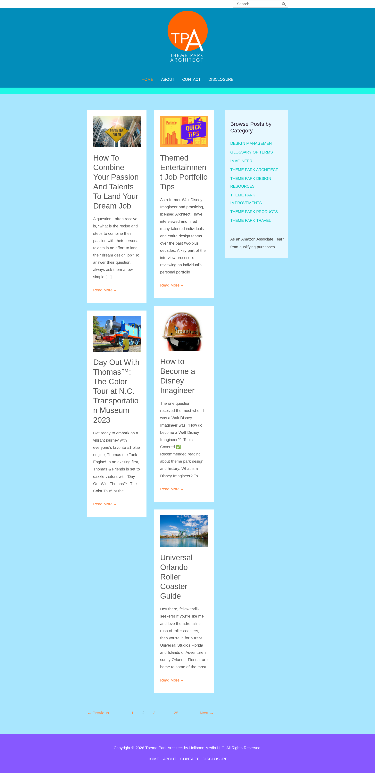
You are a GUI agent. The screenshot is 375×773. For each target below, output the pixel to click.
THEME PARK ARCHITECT (254, 170)
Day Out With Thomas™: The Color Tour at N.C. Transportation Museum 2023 (116, 391)
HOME (153, 759)
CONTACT (189, 759)
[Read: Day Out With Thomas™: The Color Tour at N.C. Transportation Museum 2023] (117, 334)
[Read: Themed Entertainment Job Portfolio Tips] (184, 131)
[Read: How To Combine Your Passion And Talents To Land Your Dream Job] (117, 131)
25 (176, 713)
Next (207, 713)
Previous (98, 713)
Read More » (104, 291)
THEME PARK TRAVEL (250, 220)
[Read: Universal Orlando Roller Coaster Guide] (184, 531)
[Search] (284, 4)
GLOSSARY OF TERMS (251, 152)
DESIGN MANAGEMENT (252, 143)
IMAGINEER (241, 161)
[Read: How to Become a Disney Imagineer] (184, 331)
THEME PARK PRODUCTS (254, 211)
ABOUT (169, 759)
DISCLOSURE (215, 759)
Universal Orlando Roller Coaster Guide (176, 576)
